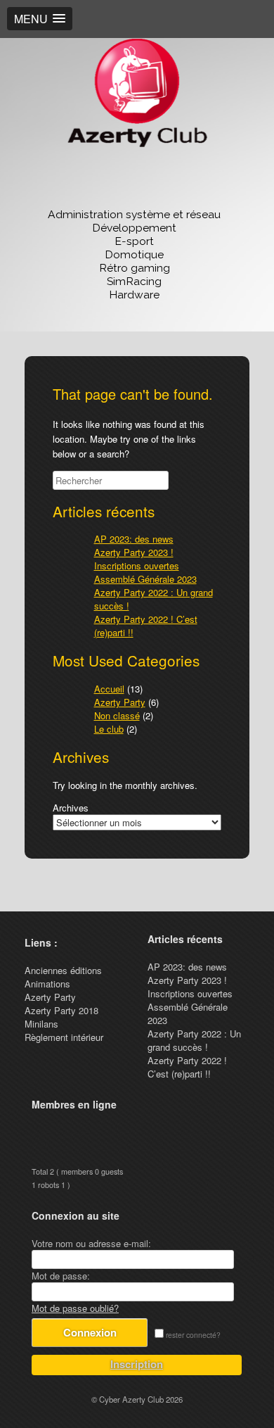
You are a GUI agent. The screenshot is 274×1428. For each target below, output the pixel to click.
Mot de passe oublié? (75, 1308)
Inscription (136, 1364)
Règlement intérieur (64, 1037)
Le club (109, 728)
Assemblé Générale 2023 (145, 579)
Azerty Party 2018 (61, 1010)
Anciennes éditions (63, 970)
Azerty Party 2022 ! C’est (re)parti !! (187, 1067)
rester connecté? (192, 1334)
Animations (47, 983)
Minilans (41, 1023)
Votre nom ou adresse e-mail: (91, 1243)
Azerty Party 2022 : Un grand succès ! (194, 1040)
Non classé (117, 715)
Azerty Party (119, 702)
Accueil (109, 688)
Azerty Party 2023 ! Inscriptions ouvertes (136, 558)
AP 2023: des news (134, 538)
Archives (71, 807)
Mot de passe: (61, 1275)
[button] (39, 18)
